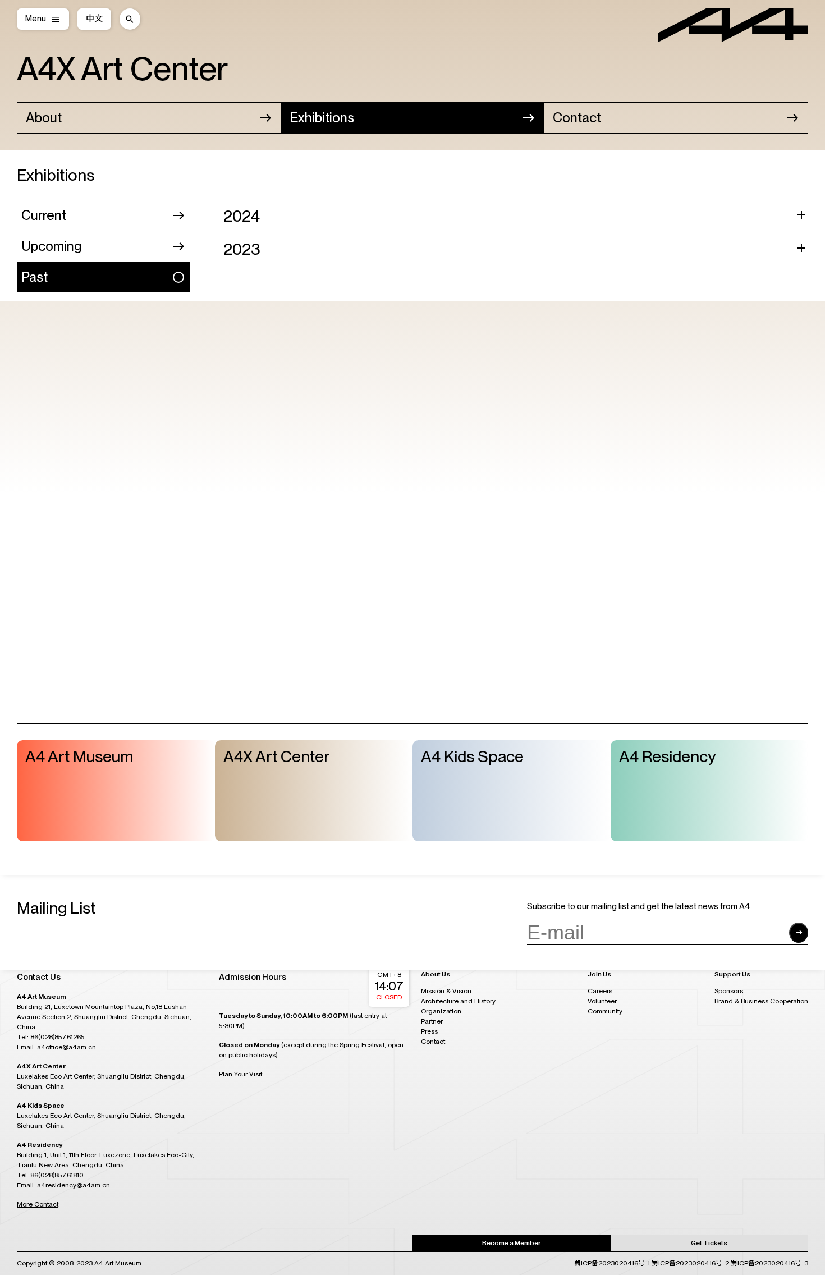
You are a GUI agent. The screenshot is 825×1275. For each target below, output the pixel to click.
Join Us (599, 974)
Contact (577, 117)
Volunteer (602, 1001)
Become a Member (511, 1243)
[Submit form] (798, 933)
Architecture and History (458, 1001)
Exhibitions (322, 117)
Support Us (732, 974)
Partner (432, 1021)
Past (34, 277)
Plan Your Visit (240, 1074)
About (44, 117)
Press (429, 1031)
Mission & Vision (446, 991)
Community (605, 1011)
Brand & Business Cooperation (761, 1001)
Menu (35, 19)
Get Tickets (709, 1243)
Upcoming (51, 246)
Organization (441, 1011)
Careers (600, 991)
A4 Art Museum (79, 756)
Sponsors (728, 991)
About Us (435, 974)
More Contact (37, 1204)
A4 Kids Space (472, 756)
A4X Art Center (122, 68)
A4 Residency (667, 756)
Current (43, 215)
